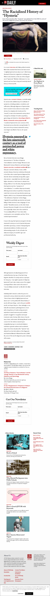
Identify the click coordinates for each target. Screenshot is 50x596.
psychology (17, 346)
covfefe (28, 303)
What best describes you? (22, 256)
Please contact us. (8, 343)
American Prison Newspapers (19, 580)
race (21, 346)
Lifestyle (9, 533)
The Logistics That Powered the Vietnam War (38, 446)
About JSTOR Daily (8, 570)
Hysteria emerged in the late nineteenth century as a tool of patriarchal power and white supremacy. (15, 145)
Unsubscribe (7, 575)
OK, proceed (29, 593)
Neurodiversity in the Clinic (38, 124)
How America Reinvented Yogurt (15, 536)
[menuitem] (42, 4)
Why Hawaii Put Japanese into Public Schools (17, 479)
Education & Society (7, 8)
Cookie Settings (21, 593)
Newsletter (42, 3)
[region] (25, 590)
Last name (20, 250)
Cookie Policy (15, 591)
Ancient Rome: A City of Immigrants (39, 118)
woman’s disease (16, 99)
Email (7, 256)
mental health (11, 346)
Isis (13, 349)
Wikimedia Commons (26, 52)
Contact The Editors (20, 570)
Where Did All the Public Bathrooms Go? (39, 111)
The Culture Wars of (39, 114)
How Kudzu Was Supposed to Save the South (40, 121)
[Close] (47, 586)
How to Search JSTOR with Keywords (16, 507)
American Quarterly (8, 349)
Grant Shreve (8, 59)
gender (6, 346)
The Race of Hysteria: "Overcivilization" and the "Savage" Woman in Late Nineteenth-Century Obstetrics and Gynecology (17, 374)
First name (9, 250)
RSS (5, 583)
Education (9, 451)
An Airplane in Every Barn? (39, 82)
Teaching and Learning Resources (9, 580)
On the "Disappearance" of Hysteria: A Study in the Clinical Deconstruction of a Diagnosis (17, 386)
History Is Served (37, 79)
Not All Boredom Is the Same (38, 442)
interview (12, 67)
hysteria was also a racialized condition (15, 167)
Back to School (12, 453)
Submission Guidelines (18, 572)
